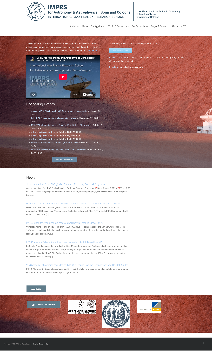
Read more (93, 50)
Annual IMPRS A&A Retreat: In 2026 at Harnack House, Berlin (59, 111)
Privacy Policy (44, 344)
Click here (113, 67)
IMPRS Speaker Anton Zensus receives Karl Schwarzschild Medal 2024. (64, 222)
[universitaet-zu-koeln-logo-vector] (116, 301)
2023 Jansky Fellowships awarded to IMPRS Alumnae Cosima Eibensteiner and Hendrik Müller (77, 265)
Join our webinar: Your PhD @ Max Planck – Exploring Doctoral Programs (65, 184)
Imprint (35, 344)
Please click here (117, 57)
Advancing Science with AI (43, 132)
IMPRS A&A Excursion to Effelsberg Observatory (53, 118)
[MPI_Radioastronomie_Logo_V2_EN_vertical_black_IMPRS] (82, 301)
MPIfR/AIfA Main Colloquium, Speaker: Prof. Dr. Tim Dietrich (58, 149)
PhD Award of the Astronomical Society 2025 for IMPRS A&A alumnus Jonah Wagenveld (73, 203)
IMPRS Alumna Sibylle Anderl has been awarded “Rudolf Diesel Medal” (64, 242)
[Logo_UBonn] (149, 301)
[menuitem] (76, 26)
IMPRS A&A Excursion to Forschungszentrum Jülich (55, 142)
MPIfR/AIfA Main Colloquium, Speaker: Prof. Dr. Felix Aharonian (60, 125)
